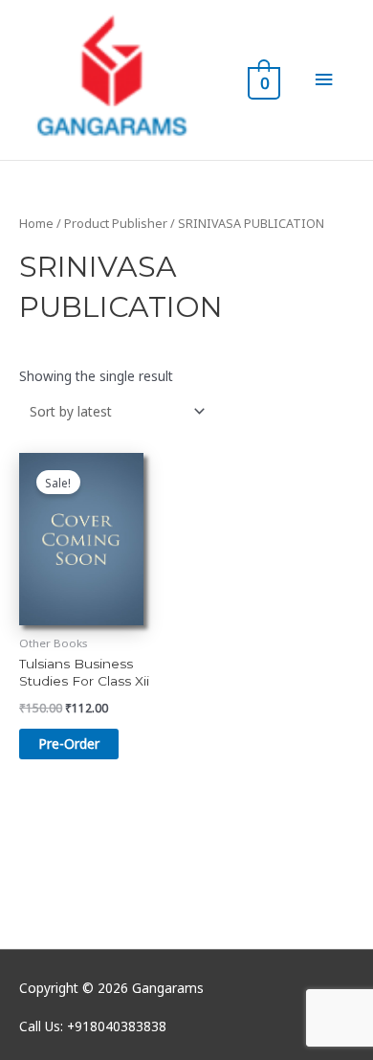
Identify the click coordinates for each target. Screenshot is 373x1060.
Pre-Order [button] (68, 743)
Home (36, 223)
